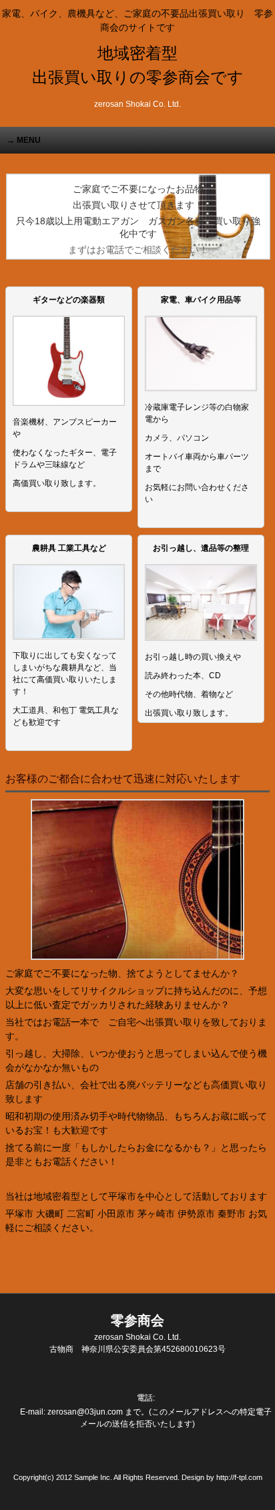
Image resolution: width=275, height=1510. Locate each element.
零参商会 (137, 1327)
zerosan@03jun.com (85, 1412)
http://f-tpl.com (239, 1477)
